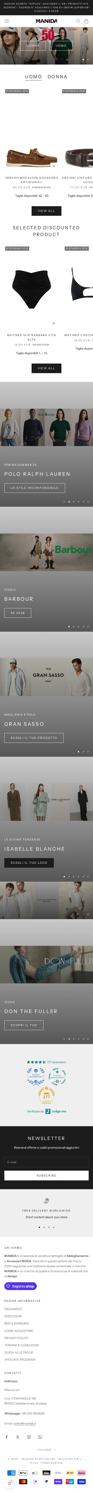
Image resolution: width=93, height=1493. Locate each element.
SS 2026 (18, 613)
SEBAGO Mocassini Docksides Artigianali (31, 180)
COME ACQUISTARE (18, 1343)
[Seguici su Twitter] (18, 1449)
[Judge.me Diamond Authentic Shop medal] (36, 1089)
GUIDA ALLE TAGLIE (18, 1365)
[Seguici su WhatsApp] (40, 1449)
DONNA (58, 76)
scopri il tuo (24, 1037)
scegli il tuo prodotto (34, 738)
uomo (61, 45)
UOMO (33, 76)
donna (33, 45)
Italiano (44, 1462)
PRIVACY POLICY (16, 1350)
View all (46, 211)
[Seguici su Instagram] (29, 1449)
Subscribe (46, 1188)
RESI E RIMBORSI (16, 1336)
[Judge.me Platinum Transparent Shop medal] (57, 1089)
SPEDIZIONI (13, 1329)
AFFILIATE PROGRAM (19, 1372)
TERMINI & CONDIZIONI (21, 1358)
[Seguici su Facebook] (6, 1449)
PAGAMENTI (13, 1322)
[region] (46, 46)
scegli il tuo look (29, 862)
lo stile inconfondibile (35, 488)
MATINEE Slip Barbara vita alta (31, 337)
